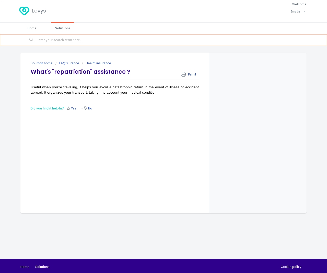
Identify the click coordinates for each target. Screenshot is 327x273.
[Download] (154, 69)
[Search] (31, 40)
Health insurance (98, 63)
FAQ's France (69, 63)
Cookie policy (291, 266)
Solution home (42, 63)
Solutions (63, 28)
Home (32, 28)
